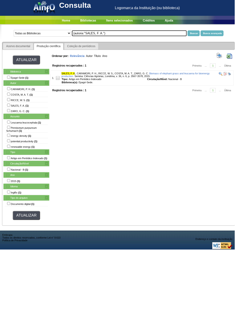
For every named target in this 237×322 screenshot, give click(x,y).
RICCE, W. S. (105, 73)
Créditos (149, 20)
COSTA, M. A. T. (124, 73)
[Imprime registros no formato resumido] (219, 57)
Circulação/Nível (19, 163)
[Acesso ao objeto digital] (225, 74)
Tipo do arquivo (19, 197)
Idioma (14, 186)
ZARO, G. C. (141, 73)
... (206, 65)
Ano (12, 175)
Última (227, 65)
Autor (13, 83)
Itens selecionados (119, 20)
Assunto (14, 116)
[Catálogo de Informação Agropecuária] (45, 14)
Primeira (196, 65)
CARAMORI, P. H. (87, 73)
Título (97, 56)
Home (66, 20)
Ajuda (169, 20)
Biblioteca (15, 71)
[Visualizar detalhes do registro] (221, 74)
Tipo (12, 152)
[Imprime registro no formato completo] (229, 74)
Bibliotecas (88, 20)
